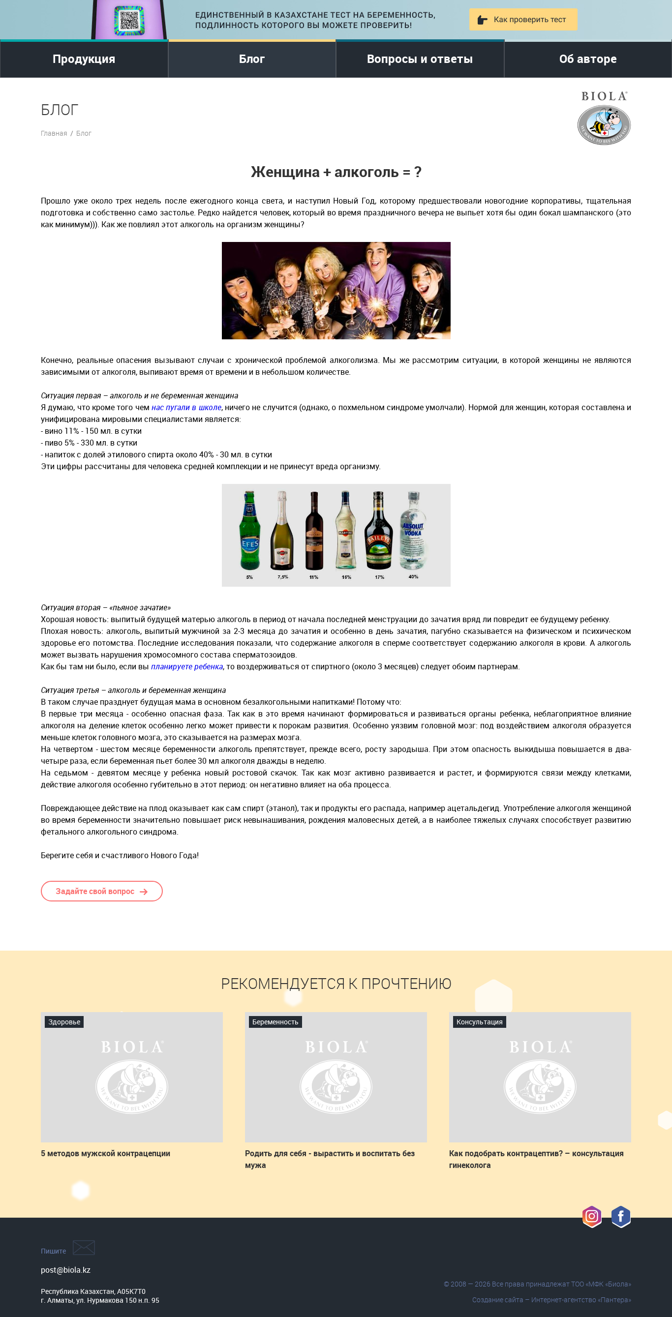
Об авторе (588, 58)
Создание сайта (497, 1299)
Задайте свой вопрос (95, 891)
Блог (252, 58)
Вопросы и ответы (420, 58)
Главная (54, 133)
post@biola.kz (66, 1269)
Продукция (84, 58)
